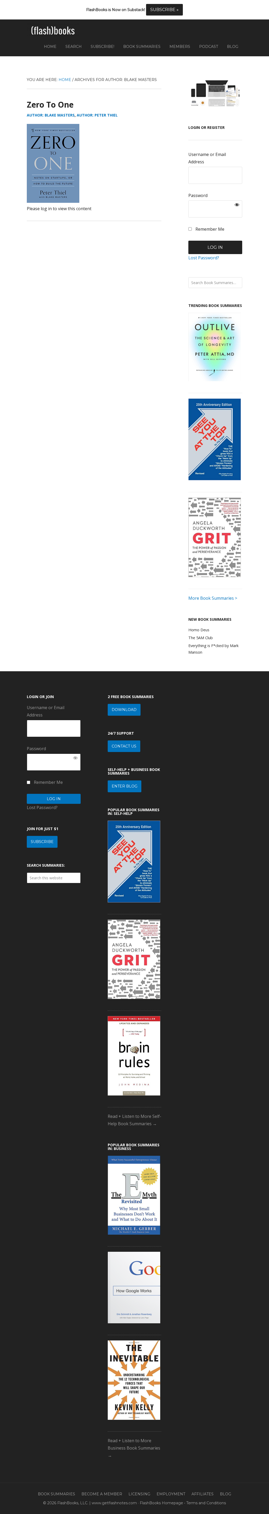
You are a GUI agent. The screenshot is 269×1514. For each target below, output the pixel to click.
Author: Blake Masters (51, 115)
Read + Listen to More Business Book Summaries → (134, 1448)
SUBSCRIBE (42, 841)
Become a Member (101, 1494)
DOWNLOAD (124, 709)
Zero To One (50, 104)
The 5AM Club (200, 637)
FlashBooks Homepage (161, 1503)
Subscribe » (164, 9)
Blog (225, 1494)
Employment (171, 1494)
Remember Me (209, 229)
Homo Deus (198, 629)
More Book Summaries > (212, 598)
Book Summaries (56, 1494)
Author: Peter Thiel (97, 115)
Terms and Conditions (206, 1503)
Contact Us (124, 746)
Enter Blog (124, 786)
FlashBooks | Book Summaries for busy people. (53, 30)
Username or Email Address (207, 158)
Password (198, 195)
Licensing (139, 1494)
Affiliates (203, 1494)
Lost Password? (203, 258)
